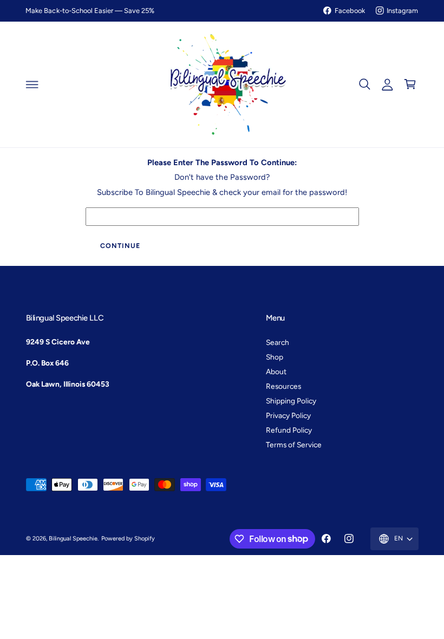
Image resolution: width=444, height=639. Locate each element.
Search (277, 342)
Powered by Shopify (128, 538)
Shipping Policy (291, 400)
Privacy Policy (288, 415)
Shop (274, 357)
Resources (283, 386)
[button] (32, 84)
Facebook (350, 10)
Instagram (402, 10)
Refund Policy (289, 430)
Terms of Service (294, 444)
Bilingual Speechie (73, 538)
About (276, 371)
